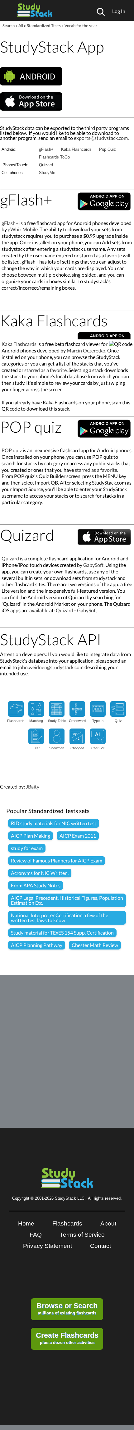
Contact (100, 1246)
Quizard (46, 165)
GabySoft (93, 565)
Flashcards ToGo (54, 157)
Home (26, 1223)
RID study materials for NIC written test (53, 823)
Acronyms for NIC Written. (40, 873)
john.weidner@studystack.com (51, 667)
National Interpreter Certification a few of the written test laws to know (59, 917)
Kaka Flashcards (76, 149)
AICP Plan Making (30, 836)
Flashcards (67, 1223)
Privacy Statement (47, 1246)
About (108, 1223)
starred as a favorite (100, 255)
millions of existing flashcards (67, 1308)
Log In (118, 11)
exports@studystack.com (101, 138)
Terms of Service (82, 1234)
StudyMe (47, 172)
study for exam (27, 848)
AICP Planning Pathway (36, 945)
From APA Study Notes (35, 885)
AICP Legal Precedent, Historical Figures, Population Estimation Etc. (67, 900)
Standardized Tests (44, 25)
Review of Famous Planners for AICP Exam (56, 860)
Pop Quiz (107, 149)
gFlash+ (46, 149)
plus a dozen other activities (67, 1338)
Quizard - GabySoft (76, 610)
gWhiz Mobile (23, 229)
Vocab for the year (81, 25)
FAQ (36, 1234)
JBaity (32, 786)
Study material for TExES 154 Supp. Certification (62, 933)
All (20, 25)
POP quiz (12, 450)
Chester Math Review (95, 945)
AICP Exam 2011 (78, 836)
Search (8, 25)
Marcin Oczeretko (86, 350)
